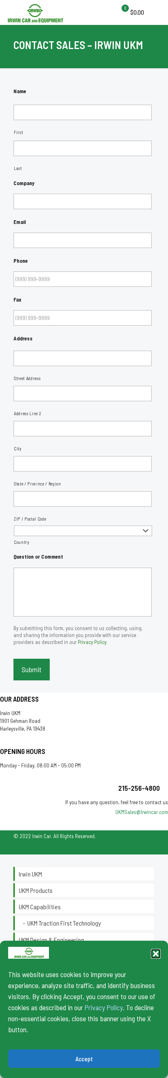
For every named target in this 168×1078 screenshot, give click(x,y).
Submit (32, 669)
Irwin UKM (30, 874)
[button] (156, 954)
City (18, 448)
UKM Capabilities (40, 906)
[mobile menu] (123, 12)
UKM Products (36, 890)
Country (21, 542)
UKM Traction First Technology (64, 923)
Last (18, 168)
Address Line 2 (27, 413)
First (18, 132)
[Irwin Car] (35, 12)
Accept (84, 1058)
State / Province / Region (37, 483)
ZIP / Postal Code (30, 518)
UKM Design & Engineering (51, 940)
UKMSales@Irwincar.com (141, 812)
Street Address (27, 378)
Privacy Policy (103, 1007)
